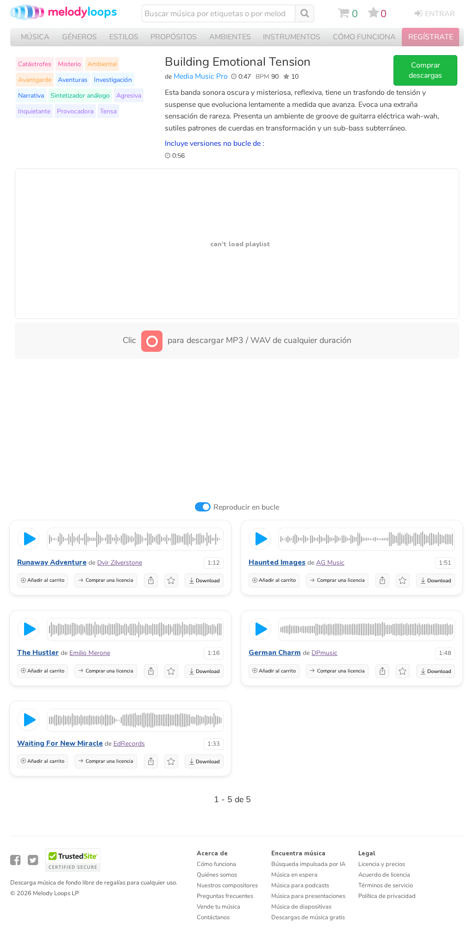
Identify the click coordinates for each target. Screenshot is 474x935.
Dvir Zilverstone (119, 562)
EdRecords (129, 743)
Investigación (113, 79)
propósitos (173, 37)
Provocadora (75, 111)
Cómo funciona (216, 864)
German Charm (275, 652)
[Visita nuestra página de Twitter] (33, 860)
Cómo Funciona (364, 37)
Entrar (440, 14)
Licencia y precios (381, 864)
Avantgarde (34, 79)
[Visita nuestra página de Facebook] (15, 860)
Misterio (69, 64)
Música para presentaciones (308, 896)
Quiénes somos (217, 875)
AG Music (330, 562)
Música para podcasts (300, 885)
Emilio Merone (89, 652)
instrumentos (291, 37)
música (35, 37)
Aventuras (72, 79)
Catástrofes (34, 64)
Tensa (108, 111)
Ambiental (102, 64)
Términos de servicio (385, 885)
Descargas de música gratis (308, 917)
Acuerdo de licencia (384, 875)
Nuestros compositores (227, 885)
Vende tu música (218, 907)
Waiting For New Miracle (60, 743)
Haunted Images (277, 562)
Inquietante (34, 111)
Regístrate (430, 37)
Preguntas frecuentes (225, 896)
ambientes (230, 37)
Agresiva (128, 95)
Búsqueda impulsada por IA (308, 864)
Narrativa (31, 95)
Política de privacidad (387, 896)
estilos (123, 37)
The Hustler (38, 652)
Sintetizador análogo (80, 95)
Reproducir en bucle (246, 507)
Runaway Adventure (52, 562)
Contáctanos (213, 917)
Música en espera (294, 875)
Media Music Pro (201, 76)
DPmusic (324, 652)
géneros (79, 37)
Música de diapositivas (301, 907)
